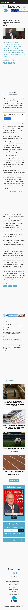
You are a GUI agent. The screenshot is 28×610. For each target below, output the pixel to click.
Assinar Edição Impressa (14, 584)
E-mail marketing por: (14, 594)
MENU (14, 2)
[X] (6, 63)
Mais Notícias (14, 480)
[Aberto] (24, 7)
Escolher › (7, 118)
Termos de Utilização (14, 587)
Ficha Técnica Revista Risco (14, 577)
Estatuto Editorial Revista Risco (14, 582)
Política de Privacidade (14, 589)
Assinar (14, 518)
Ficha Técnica (14, 576)
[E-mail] (14, 63)
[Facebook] (4, 63)
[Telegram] (16, 286)
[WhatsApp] (11, 63)
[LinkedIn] (9, 63)
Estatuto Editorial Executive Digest (14, 581)
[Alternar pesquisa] (3, 6)
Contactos (14, 591)
